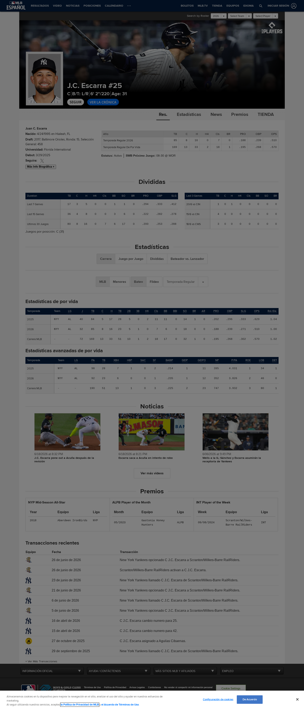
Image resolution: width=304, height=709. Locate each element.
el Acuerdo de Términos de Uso (120, 704)
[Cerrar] (297, 699)
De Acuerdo (250, 699)
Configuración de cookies (218, 699)
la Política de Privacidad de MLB (80, 704)
